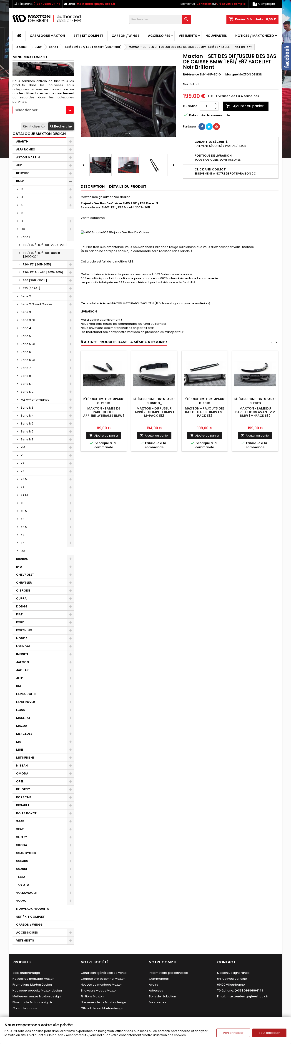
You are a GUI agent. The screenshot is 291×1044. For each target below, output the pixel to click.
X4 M (24, 495)
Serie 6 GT (28, 360)
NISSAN (22, 765)
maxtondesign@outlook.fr (96, 4)
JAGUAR (22, 670)
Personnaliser (233, 1033)
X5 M (24, 511)
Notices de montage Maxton (33, 979)
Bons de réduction (162, 996)
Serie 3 (26, 312)
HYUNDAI (23, 646)
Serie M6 (27, 431)
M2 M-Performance (35, 399)
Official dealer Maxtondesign (102, 1008)
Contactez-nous (25, 1008)
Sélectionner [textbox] (26, 110)
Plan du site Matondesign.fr (32, 1002)
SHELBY (21, 837)
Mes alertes (157, 1002)
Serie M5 (27, 423)
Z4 (23, 543)
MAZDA (21, 726)
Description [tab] (93, 186)
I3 (22, 189)
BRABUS (22, 559)
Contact (226, 962)
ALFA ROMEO (25, 149)
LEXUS (20, 710)
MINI (19, 749)
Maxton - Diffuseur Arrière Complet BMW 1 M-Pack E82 (154, 412)
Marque (231, 74)
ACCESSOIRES (159, 35)
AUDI (19, 165)
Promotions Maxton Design (32, 984)
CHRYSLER (24, 582)
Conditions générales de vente (104, 973)
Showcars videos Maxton (99, 990)
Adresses (156, 990)
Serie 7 (26, 368)
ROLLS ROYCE (26, 813)
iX (22, 221)
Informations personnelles (168, 973)
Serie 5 (26, 336)
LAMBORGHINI (27, 694)
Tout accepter (269, 1033)
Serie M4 (27, 415)
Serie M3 (27, 407)
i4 (22, 197)
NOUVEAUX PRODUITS (32, 909)
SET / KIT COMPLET (88, 35)
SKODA (21, 845)
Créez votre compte (231, 4)
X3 (22, 471)
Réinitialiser (32, 126)
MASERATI (24, 718)
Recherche (62, 126)
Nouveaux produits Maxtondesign (37, 990)
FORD (20, 622)
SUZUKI (21, 869)
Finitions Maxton (92, 996)
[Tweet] (209, 126)
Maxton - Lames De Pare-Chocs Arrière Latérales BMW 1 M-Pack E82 (103, 414)
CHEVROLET (25, 574)
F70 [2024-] (31, 288)
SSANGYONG (26, 853)
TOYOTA (22, 885)
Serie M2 (27, 392)
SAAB (20, 821)
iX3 (23, 229)
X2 (22, 463)
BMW (20, 181)
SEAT (20, 829)
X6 (22, 519)
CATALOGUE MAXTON (47, 35)
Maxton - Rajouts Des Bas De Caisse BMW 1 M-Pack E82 (205, 412)
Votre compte (163, 962)
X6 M (24, 527)
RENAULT (23, 805)
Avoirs (153, 984)
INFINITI (22, 654)
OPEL (19, 781)
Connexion (204, 4)
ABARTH (22, 141)
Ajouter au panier (245, 106)
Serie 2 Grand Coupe (36, 304)
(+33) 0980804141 (47, 4)
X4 (23, 487)
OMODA (22, 773)
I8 (22, 213)
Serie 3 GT (28, 320)
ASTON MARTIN (28, 157)
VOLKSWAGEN (27, 893)
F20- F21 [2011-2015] (37, 264)
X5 (22, 503)
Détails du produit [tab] (127, 186)
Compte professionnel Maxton (103, 979)
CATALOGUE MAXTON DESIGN (39, 133)
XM (23, 447)
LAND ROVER (25, 702)
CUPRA (21, 598)
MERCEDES (24, 734)
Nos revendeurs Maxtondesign (103, 1002)
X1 (22, 455)
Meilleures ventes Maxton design (37, 996)
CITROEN (23, 590)
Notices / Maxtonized (254, 35)
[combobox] (43, 110)
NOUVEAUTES (216, 35)
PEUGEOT (23, 789)
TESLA (20, 877)
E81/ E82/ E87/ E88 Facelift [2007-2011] (41, 255)
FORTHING (24, 630)
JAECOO (22, 662)
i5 (22, 205)
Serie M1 (27, 384)
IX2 (23, 551)
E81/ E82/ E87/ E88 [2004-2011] (45, 245)
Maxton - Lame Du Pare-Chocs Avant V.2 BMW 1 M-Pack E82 (255, 412)
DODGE (21, 606)
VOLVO (21, 901)
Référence (191, 74)
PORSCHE (23, 797)
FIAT (19, 614)
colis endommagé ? (28, 973)
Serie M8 (27, 439)
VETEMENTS (188, 35)
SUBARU (22, 861)
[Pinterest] (216, 126)
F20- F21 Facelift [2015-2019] (43, 272)
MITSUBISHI (25, 757)
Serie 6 (26, 352)
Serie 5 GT (28, 344)
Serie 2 (26, 296)
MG (18, 741)
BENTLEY (22, 173)
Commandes (159, 979)
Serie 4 (26, 328)
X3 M (24, 479)
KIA (18, 686)
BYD (19, 566)
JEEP (19, 678)
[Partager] (201, 126)
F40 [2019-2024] (35, 280)
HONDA (22, 638)
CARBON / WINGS (126, 35)
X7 (22, 535)
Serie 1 (25, 237)
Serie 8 (26, 376)
